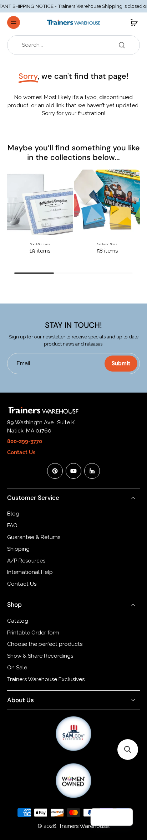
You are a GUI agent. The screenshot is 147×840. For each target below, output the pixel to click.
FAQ (12, 525)
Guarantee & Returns (33, 537)
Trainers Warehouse (84, 826)
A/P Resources (26, 561)
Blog (13, 513)
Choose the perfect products (44, 644)
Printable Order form (33, 632)
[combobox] (76, 45)
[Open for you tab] (124, 817)
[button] (127, 749)
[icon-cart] (132, 22)
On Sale (17, 667)
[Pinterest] (55, 471)
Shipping (18, 549)
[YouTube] (73, 471)
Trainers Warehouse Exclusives (46, 679)
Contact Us (21, 584)
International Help (30, 572)
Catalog (17, 621)
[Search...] (122, 45)
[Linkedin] (92, 471)
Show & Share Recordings (40, 656)
